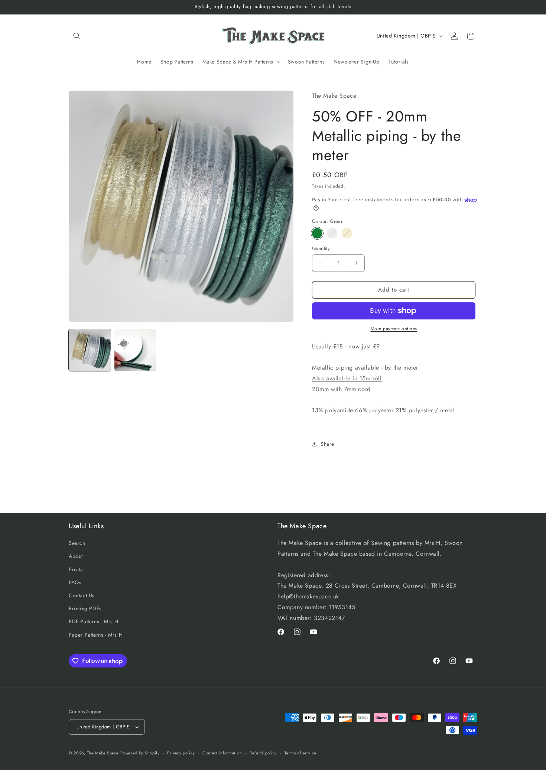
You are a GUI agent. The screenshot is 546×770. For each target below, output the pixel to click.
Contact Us (82, 595)
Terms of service (300, 753)
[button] (77, 36)
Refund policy (263, 753)
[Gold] (347, 233)
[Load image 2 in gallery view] (135, 350)
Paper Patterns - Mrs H (96, 635)
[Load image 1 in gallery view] (90, 350)
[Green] (317, 233)
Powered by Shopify (140, 753)
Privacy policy (181, 753)
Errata (76, 569)
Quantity (321, 248)
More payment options (394, 328)
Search (77, 543)
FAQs (75, 582)
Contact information (222, 753)
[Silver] (332, 233)
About (76, 556)
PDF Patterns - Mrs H (93, 622)
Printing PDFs (85, 609)
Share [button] (327, 444)
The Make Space (103, 753)
